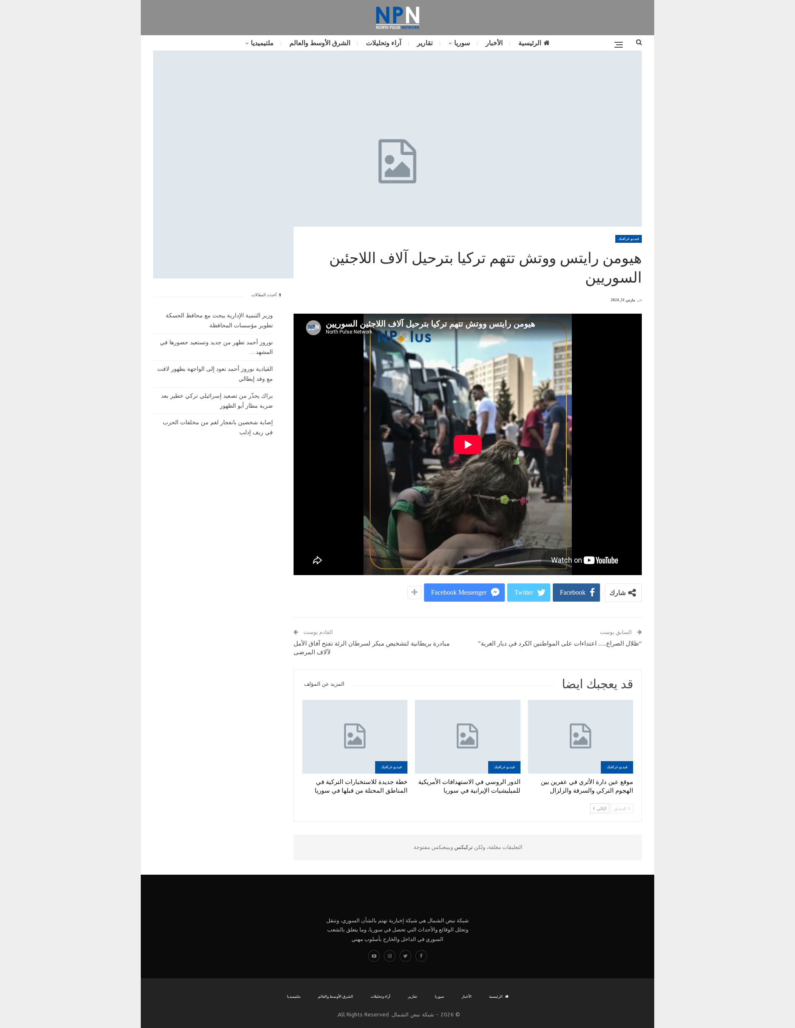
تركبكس (463, 847)
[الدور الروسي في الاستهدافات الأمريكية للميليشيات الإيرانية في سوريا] (467, 737)
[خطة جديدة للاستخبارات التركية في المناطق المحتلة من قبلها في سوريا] (354, 737)
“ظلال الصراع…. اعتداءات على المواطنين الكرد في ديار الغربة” (560, 643)
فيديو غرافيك (628, 239)
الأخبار (494, 42)
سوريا (462, 42)
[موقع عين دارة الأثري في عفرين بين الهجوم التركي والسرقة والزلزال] (580, 737)
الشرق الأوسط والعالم (319, 42)
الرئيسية (529, 42)
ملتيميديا (262, 42)
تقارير (425, 42)
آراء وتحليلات (383, 42)
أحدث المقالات (264, 295)
